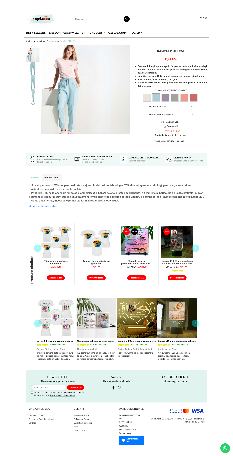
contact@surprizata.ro (176, 381)
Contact (32, 423)
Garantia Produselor (83, 423)
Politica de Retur (81, 419)
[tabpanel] (85, 89)
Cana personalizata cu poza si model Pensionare (103, 341)
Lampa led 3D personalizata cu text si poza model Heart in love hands (155, 341)
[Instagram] (119, 387)
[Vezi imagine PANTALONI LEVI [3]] (32, 95)
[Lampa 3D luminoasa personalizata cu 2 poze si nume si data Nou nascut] (177, 318)
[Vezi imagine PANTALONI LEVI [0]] (32, 55)
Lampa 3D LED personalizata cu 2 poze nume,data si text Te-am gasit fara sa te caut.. (177, 262)
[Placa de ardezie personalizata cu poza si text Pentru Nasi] (137, 242)
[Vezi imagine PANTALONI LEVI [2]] (32, 82)
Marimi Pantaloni (157, 106)
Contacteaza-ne (132, 440)
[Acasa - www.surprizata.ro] (42, 19)
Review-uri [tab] (51, 177)
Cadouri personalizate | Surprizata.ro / (42, 41)
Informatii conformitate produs (42, 206)
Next (32, 103)
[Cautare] (127, 19)
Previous (32, 46)
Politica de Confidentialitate (62, 395)
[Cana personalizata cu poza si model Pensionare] (96, 318)
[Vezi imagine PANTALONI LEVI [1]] (32, 68)
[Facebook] (113, 387)
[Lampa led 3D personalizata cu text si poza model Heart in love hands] (136, 318)
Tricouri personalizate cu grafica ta (96, 262)
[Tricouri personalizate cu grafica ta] (96, 242)
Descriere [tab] (34, 177)
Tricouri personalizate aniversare (56, 262)
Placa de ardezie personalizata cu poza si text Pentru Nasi (136, 262)
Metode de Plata (81, 415)
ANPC (76, 427)
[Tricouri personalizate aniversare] (56, 242)
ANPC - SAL (79, 430)
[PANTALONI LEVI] (85, 89)
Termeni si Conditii (37, 415)
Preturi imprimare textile (161, 114)
